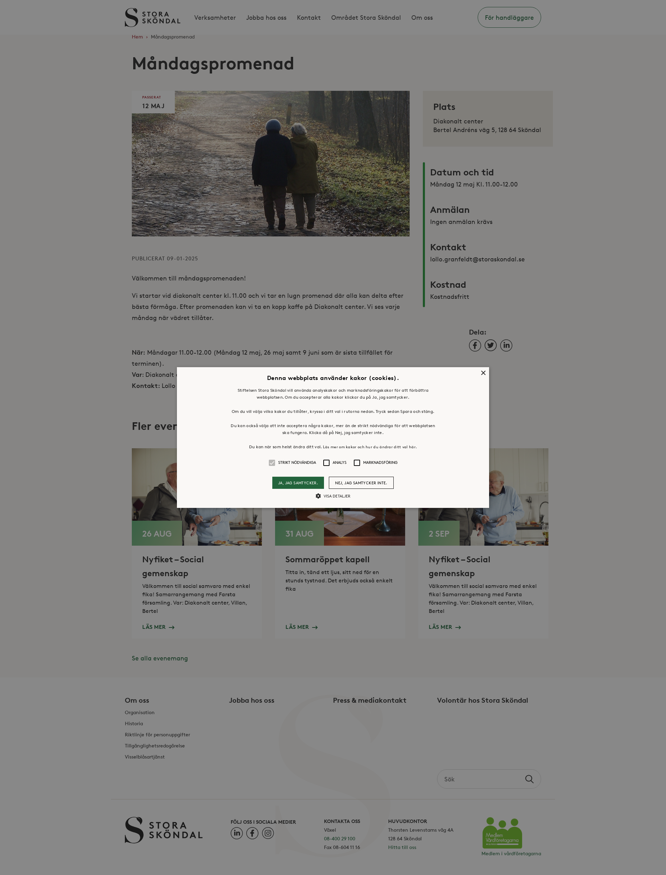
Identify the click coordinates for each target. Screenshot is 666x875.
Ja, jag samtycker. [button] (298, 482)
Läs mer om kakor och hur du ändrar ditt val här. (370, 446)
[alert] (333, 437)
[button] (333, 437)
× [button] (483, 373)
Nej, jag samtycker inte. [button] (361, 482)
